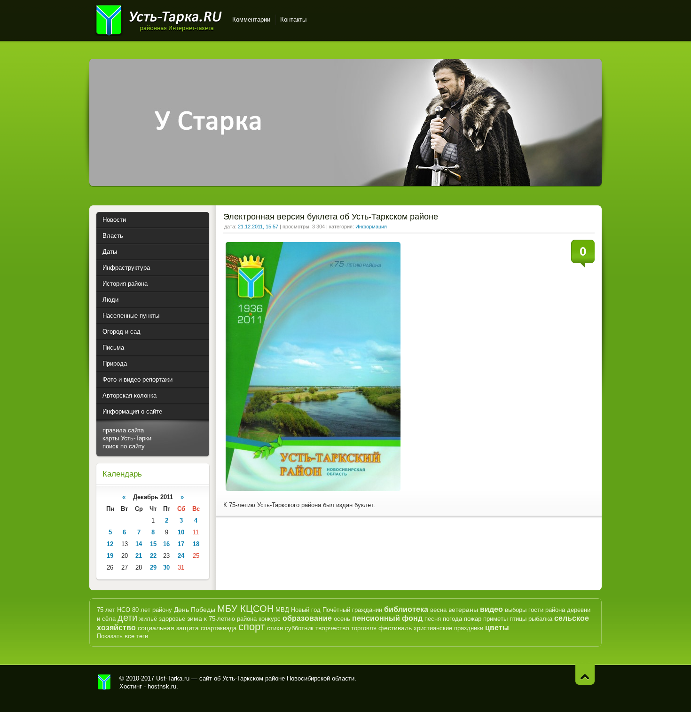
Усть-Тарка (159, 18)
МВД (282, 609)
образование (307, 618)
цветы (497, 628)
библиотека (406, 609)
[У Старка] (345, 184)
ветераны (463, 609)
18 (196, 544)
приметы (495, 618)
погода (452, 618)
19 (110, 555)
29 (153, 567)
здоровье (172, 618)
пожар (472, 618)
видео (491, 609)
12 (110, 544)
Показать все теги (122, 636)
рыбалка (540, 618)
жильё (148, 618)
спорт (251, 627)
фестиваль (395, 628)
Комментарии (251, 19)
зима (194, 618)
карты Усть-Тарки (126, 438)
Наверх (585, 675)
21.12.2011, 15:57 (258, 226)
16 (166, 544)
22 (153, 555)
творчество (332, 628)
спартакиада (218, 628)
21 (138, 555)
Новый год (306, 609)
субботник (299, 628)
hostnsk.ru (162, 686)
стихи (275, 628)
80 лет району (152, 609)
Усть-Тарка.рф (104, 682)
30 (166, 567)
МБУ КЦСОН (245, 608)
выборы (515, 609)
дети (127, 617)
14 (138, 544)
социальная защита (168, 628)
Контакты (293, 19)
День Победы (194, 609)
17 (181, 544)
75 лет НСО (113, 609)
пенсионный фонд (387, 618)
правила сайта (123, 430)
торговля (364, 628)
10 (181, 532)
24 (181, 555)
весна (438, 609)
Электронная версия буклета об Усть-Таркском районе (330, 216)
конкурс (270, 618)
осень (342, 618)
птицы (518, 618)
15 (153, 544)
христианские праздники (448, 628)
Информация (371, 226)
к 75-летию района (230, 618)
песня (432, 618)
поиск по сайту (123, 446)
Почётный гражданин (352, 609)
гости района (546, 609)
